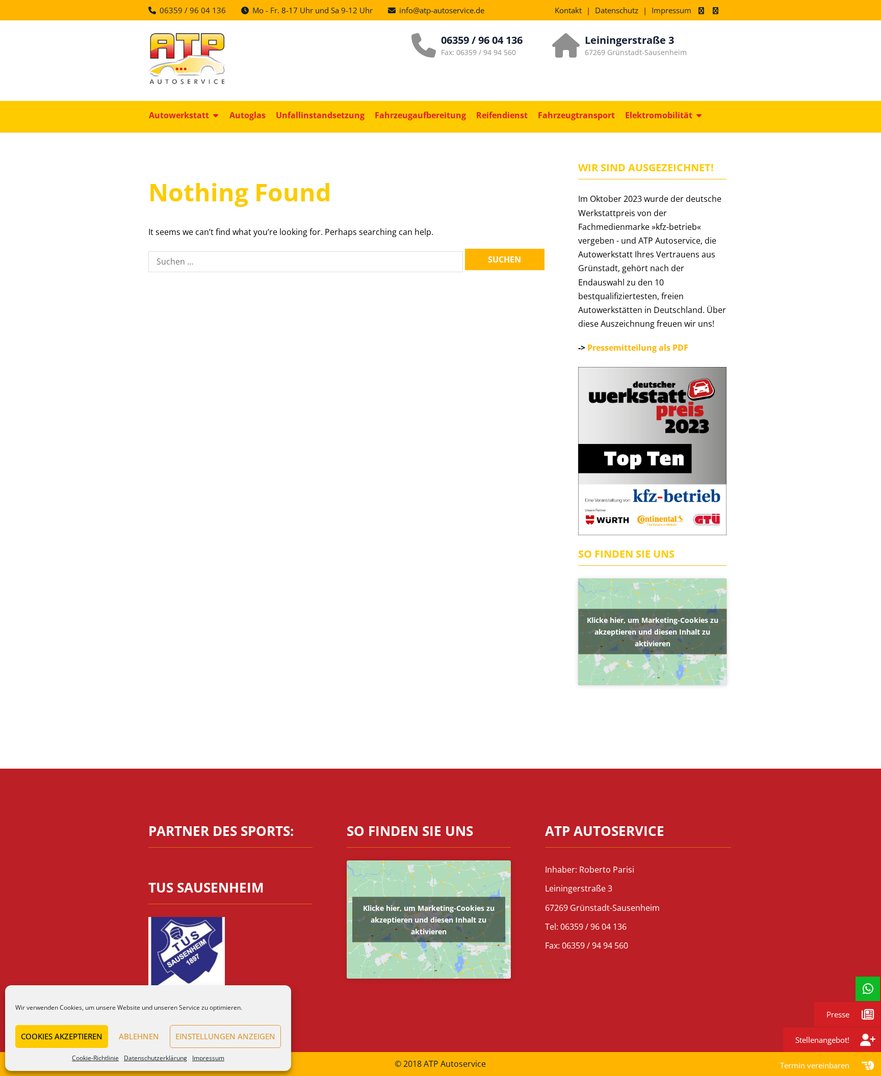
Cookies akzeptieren (61, 1036)
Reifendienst (502, 115)
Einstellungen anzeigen (225, 1036)
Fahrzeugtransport (576, 115)
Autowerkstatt (179, 115)
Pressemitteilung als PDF (637, 347)
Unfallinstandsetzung (320, 115)
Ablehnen (139, 1036)
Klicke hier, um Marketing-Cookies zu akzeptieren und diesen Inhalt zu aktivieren (652, 631)
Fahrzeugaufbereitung (420, 115)
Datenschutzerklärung (155, 1058)
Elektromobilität (658, 115)
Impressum (208, 1058)
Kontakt (568, 10)
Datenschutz (616, 10)
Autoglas (247, 115)
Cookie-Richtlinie (95, 1058)
